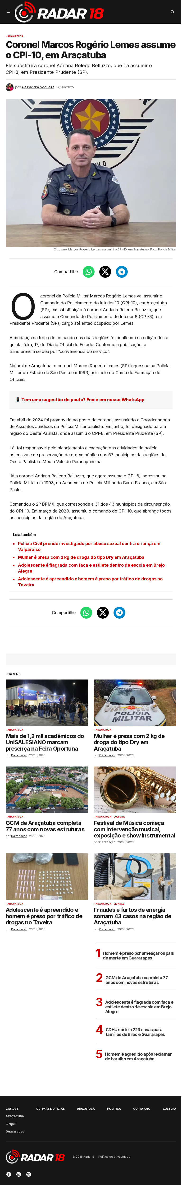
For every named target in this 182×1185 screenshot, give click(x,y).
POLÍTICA (114, 1108)
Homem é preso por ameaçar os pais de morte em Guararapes (138, 955)
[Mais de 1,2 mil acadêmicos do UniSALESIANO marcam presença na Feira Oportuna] (47, 702)
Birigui (11, 1124)
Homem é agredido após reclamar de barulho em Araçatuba (138, 1056)
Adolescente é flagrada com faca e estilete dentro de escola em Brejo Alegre (139, 1007)
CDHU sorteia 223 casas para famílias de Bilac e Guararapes (135, 1032)
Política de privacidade (114, 1156)
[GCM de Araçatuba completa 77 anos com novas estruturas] (47, 789)
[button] (8, 12)
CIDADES (119, 904)
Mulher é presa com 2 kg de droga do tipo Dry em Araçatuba (81, 557)
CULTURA (119, 817)
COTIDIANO (141, 1108)
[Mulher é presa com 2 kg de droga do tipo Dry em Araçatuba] (135, 702)
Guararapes (15, 1131)
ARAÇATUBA (15, 36)
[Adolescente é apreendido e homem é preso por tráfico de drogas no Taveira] (47, 876)
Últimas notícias (50, 1108)
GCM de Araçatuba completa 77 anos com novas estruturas (136, 980)
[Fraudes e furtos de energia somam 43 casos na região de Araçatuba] (135, 876)
